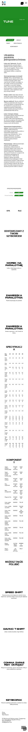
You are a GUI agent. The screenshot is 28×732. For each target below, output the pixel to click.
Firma (3, 712)
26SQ (16, 188)
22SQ (11, 188)
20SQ (8, 188)
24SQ (14, 188)
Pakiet (8, 43)
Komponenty (14, 46)
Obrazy (18, 40)
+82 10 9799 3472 (6, 721)
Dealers (4, 713)
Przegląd (10, 40)
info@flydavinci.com (7, 722)
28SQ (19, 188)
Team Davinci (5, 714)
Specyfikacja (18, 43)
